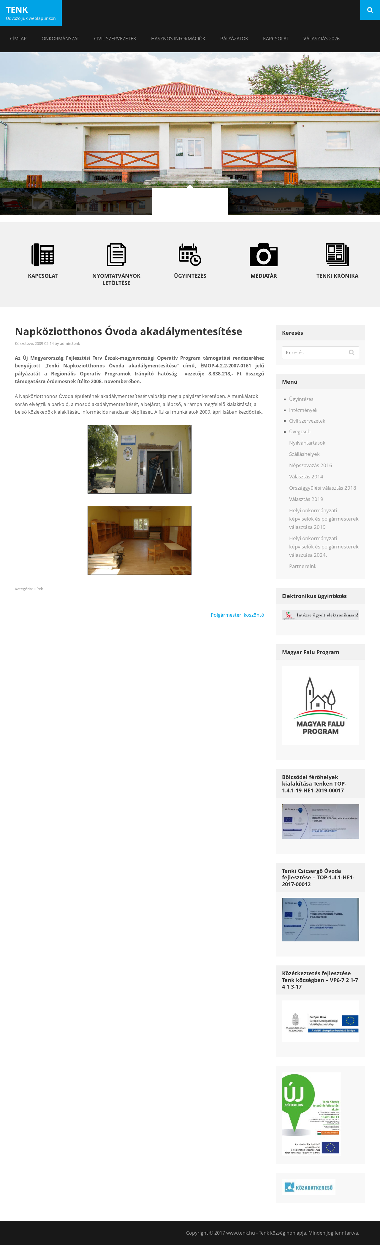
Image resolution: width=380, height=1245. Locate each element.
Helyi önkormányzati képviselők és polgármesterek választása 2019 (324, 518)
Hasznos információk (178, 38)
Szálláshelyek (304, 454)
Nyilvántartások (307, 442)
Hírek (38, 588)
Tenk (17, 9)
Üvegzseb (300, 431)
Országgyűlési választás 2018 (322, 487)
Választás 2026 (321, 38)
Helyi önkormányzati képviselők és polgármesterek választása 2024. (324, 546)
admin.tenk (70, 343)
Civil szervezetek (115, 38)
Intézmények (303, 410)
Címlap (18, 38)
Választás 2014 (306, 476)
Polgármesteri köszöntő (237, 615)
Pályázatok (234, 38)
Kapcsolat (276, 38)
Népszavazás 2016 (310, 465)
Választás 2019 (306, 499)
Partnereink (302, 566)
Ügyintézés (301, 399)
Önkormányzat (60, 38)
